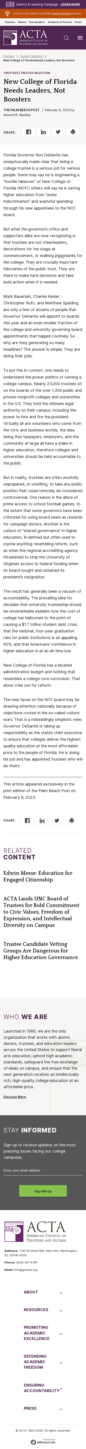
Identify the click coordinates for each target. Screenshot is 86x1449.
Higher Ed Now (61, 13)
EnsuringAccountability (41, 1388)
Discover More (15, 1097)
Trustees (9, 22)
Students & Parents (60, 22)
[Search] (66, 38)
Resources (36, 1309)
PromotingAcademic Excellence (37, 1333)
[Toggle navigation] (80, 38)
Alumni (22, 22)
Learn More (70, 4)
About (31, 1292)
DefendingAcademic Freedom (35, 1362)
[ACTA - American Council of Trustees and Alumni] (29, 37)
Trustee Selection (31, 56)
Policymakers (37, 22)
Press (78, 22)
